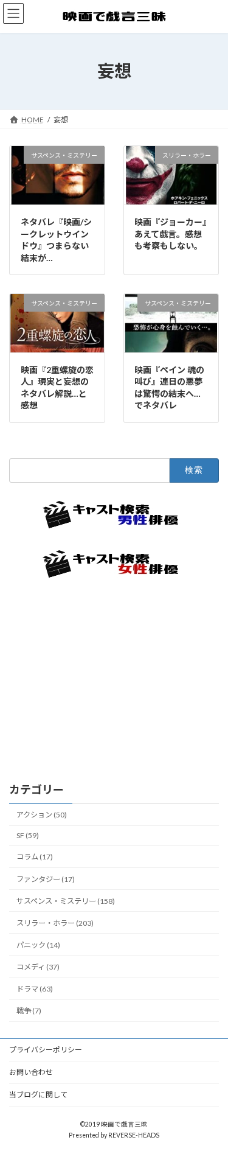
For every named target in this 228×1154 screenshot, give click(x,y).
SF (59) (27, 835)
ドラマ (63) (34, 988)
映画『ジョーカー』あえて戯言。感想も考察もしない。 (170, 234)
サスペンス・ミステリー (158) (65, 900)
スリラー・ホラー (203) (55, 922)
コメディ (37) (38, 966)
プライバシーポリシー (45, 1049)
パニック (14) (38, 944)
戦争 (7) (28, 1010)
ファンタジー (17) (45, 878)
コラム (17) (34, 856)
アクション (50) (41, 814)
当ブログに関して (38, 1094)
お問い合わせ (31, 1072)
